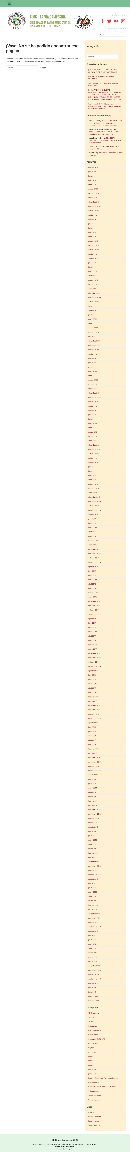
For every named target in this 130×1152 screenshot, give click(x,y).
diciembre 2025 (94, 202)
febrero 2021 (93, 436)
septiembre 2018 (94, 562)
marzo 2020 (93, 484)
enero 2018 (92, 597)
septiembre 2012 (94, 875)
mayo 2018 (92, 579)
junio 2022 (92, 367)
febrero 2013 (93, 853)
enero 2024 (92, 289)
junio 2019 (92, 523)
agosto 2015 (93, 723)
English (91, 1048)
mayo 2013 (92, 840)
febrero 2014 (93, 801)
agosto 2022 (93, 358)
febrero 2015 (93, 749)
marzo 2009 (93, 996)
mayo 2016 (92, 684)
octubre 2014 (93, 766)
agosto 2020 (93, 462)
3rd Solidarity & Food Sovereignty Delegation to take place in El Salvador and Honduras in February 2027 (104, 106)
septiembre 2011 (94, 927)
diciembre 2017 (94, 601)
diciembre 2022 (94, 341)
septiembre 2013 (94, 823)
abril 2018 (92, 584)
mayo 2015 (92, 736)
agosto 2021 (93, 410)
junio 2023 (92, 315)
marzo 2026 (93, 189)
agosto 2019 (93, 514)
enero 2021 (92, 441)
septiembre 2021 (94, 406)
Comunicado (93, 1043)
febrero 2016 (93, 697)
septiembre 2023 (95, 306)
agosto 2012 (93, 879)
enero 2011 (92, 962)
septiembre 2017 (94, 614)
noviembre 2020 (94, 449)
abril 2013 (92, 844)
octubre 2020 (93, 454)
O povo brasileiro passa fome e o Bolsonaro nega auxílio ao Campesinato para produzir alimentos (105, 123)
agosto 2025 (93, 219)
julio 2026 (92, 172)
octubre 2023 (93, 302)
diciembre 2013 (94, 810)
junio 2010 (92, 992)
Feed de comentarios (96, 1121)
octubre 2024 (93, 250)
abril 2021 (92, 428)
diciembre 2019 (94, 497)
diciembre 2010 (94, 966)
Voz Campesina (94, 1100)
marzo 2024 (93, 280)
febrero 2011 (93, 957)
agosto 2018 (93, 567)
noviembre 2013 (94, 814)
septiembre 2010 (94, 979)
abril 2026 (92, 185)
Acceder (91, 1112)
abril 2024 (92, 276)
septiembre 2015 (94, 718)
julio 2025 (92, 224)
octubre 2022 (93, 349)
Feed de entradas (95, 1117)
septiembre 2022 (95, 354)
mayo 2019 (92, 527)
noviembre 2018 (94, 554)
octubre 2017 (93, 610)
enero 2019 (92, 545)
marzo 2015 (93, 744)
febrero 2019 (93, 540)
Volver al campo (94, 1095)
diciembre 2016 (94, 653)
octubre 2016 (93, 662)
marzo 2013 (93, 849)
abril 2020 (92, 480)
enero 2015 (92, 753)
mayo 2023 (92, 319)
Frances (91, 1056)
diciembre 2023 (94, 293)
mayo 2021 (92, 423)
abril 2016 (92, 688)
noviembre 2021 (94, 397)
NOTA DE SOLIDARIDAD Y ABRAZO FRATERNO (101, 77)
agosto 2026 (93, 167)
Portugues (92, 1069)
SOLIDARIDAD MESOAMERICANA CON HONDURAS (103, 84)
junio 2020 (92, 471)
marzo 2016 (93, 692)
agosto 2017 (93, 619)
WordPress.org (94, 1125)
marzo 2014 (93, 797)
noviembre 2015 (94, 710)
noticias (91, 1065)
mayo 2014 (92, 788)
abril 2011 (92, 948)
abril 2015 (92, 740)
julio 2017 (92, 623)
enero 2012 (92, 909)
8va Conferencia (94, 1030)
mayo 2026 (92, 180)
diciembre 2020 (94, 445)
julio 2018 (92, 571)
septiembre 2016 (94, 666)
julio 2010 (92, 987)
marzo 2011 (92, 953)
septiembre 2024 (95, 254)
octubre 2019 (93, 506)
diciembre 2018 (94, 549)
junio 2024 (92, 267)
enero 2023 (92, 336)
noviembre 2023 (94, 297)
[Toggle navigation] (9, 3)
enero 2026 (92, 198)
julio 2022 (92, 363)
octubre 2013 (93, 818)
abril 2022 (92, 376)
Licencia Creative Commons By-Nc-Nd (82, 1144)
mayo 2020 (92, 475)
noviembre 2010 (94, 970)
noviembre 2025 (94, 206)
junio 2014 (92, 784)
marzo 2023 (93, 328)
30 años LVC (93, 1022)
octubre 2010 (93, 975)
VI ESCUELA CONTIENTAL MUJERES (102, 1087)
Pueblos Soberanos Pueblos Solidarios (103, 1078)
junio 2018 (92, 575)
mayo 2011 (92, 944)
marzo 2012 (93, 901)
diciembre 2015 (94, 705)
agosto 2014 (93, 775)
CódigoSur (69, 1149)
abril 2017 (92, 636)
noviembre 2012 (94, 866)
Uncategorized (94, 1082)
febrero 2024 (93, 284)
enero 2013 (92, 857)
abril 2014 (92, 792)
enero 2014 (92, 805)
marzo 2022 (93, 380)
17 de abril (92, 1017)
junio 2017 (92, 627)
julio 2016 (92, 675)
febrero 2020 (93, 488)
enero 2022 (92, 389)
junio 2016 (92, 679)
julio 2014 (92, 779)
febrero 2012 (93, 905)
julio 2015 (92, 727)
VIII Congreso (93, 1091)
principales (92, 1074)
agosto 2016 (93, 671)
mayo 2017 (92, 632)
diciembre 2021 (94, 393)
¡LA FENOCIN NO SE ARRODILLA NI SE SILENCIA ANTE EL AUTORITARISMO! (103, 71)
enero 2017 (92, 649)
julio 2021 (92, 415)
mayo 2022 (92, 371)
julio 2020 (92, 467)
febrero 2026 (93, 193)
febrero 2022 (93, 384)
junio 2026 (92, 176)
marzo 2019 (93, 536)
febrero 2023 (93, 332)
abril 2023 (92, 324)
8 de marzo (92, 1026)
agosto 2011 (93, 931)
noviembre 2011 (94, 918)
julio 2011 (91, 935)
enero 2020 (92, 493)
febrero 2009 (93, 1001)
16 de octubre (93, 1013)
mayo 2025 (92, 232)
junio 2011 (92, 940)
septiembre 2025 (95, 215)
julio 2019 (92, 519)
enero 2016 (92, 701)
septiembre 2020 (95, 458)
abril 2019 (92, 532)
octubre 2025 (93, 211)
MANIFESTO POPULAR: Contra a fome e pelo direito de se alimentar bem (104, 140)
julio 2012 (92, 883)
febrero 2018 (93, 593)
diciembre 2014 (94, 757)
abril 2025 (92, 237)
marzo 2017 (92, 640)
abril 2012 (92, 896)
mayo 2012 (92, 892)
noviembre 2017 (94, 606)
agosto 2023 (93, 310)
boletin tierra (93, 1035)
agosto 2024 (93, 258)
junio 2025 (92, 228)
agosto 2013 (93, 827)
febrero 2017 (93, 645)
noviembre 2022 (94, 345)
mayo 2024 (92, 271)
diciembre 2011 (94, 914)
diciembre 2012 (94, 862)
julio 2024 (92, 263)
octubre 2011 (93, 922)
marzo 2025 (93, 241)
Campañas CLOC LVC (96, 1039)
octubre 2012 (93, 870)
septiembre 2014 (94, 771)
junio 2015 (92, 731)
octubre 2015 (93, 714)
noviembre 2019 (94, 501)
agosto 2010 (93, 983)
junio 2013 (92, 836)
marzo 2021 (93, 432)
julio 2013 (92, 831)
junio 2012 (92, 888)
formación (92, 1052)
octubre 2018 (93, 558)
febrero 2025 (93, 245)
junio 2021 (92, 419)
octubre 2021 (93, 402)
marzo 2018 (93, 588)
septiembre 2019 (94, 510)
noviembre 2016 (94, 658)
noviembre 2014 (94, 762)
